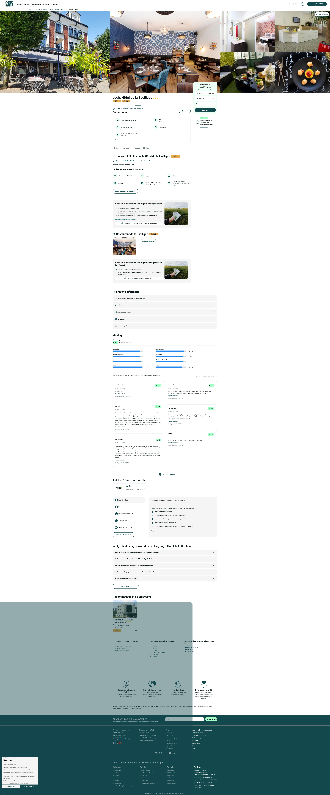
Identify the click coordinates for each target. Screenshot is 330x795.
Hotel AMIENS (153, 649)
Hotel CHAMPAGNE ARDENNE (123, 647)
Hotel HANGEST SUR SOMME (157, 653)
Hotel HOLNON (154, 654)
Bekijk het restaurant (148, 242)
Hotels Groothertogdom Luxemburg (122, 786)
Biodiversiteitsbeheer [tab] (125, 514)
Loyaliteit (46, 4)
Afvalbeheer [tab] (122, 521)
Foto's (193, 748)
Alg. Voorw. (195, 740)
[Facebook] (164, 753)
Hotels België (116, 780)
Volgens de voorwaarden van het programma (125, 219)
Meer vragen (125, 586)
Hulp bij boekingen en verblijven (147, 735)
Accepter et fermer (29, 786)
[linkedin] (173, 753)
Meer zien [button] (117, 139)
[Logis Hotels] (8, 4)
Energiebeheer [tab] (123, 500)
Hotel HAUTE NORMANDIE (122, 651)
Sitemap (194, 746)
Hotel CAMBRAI (154, 656)
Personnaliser (11, 786)
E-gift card (168, 740)
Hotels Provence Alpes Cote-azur (148, 773)
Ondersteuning (196, 743)
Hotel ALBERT (153, 647)
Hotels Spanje (116, 778)
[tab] (122, 254)
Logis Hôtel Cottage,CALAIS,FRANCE (203, 782)
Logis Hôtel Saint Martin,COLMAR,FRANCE (205, 780)
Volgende (170, 474)
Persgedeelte (169, 748)
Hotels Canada (116, 775)
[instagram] (169, 753)
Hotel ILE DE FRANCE (120, 649)
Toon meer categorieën (122, 535)
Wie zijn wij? (169, 733)
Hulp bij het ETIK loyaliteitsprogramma (149, 738)
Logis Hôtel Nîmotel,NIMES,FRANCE (203, 777)
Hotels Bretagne (144, 780)
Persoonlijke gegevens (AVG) (199, 735)
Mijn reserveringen (144, 733)
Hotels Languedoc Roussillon (147, 783)
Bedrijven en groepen (171, 743)
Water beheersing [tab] (124, 507)
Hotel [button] (116, 148)
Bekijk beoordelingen (138, 108)
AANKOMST (200, 89)
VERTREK (210, 89)
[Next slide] (133, 246)
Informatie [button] (136, 148)
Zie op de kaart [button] (138, 105)
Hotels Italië (116, 773)
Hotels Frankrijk (117, 770)
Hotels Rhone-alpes (145, 770)
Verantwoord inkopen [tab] (125, 527)
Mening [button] (146, 148)
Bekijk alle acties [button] (155, 530)
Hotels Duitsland (117, 783)
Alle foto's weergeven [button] (322, 14)
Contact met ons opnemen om (147, 740)
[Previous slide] (115, 246)
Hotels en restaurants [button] (22, 4)
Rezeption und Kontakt (124, 312)
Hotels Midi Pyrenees (145, 778)
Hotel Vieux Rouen (189, 649)
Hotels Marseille (171, 773)
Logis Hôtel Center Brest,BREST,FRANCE (204, 774)
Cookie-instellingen (197, 738)
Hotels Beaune (170, 778)
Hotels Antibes (170, 775)
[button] (3, 792)
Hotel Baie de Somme (189, 651)
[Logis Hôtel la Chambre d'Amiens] (125, 609)
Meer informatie (204, 127)
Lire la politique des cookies (9, 780)
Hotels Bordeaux (171, 783)
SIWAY (183, 793)
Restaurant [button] (125, 148)
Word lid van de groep (171, 738)
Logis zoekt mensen (171, 746)
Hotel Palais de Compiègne (191, 647)
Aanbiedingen (36, 4)
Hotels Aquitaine (144, 775)
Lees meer (55, 4)
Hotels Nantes (170, 770)
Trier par (197, 376)
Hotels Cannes (170, 780)
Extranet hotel (169, 735)
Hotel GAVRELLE (154, 651)
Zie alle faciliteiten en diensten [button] (125, 191)
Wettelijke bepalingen (197, 733)
